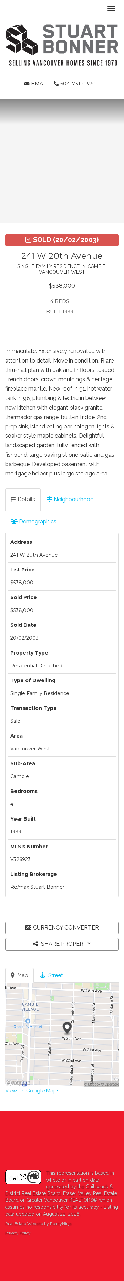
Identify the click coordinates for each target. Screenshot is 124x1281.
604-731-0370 (77, 84)
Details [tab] (25, 499)
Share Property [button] (65, 944)
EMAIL (39, 84)
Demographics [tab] (37, 521)
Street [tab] (55, 975)
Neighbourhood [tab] (73, 499)
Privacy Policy (18, 1232)
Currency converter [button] (66, 927)
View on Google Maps (32, 1091)
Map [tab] (22, 975)
